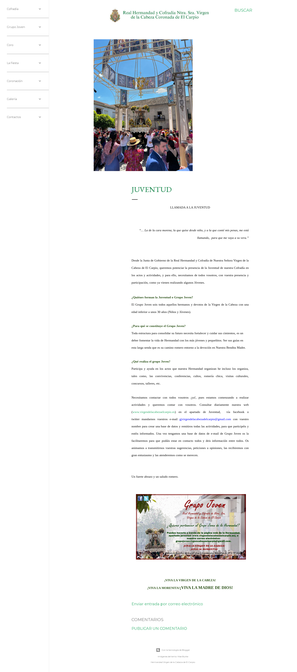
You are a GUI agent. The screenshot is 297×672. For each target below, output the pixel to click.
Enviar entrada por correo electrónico (167, 604)
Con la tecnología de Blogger (176, 650)
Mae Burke (183, 656)
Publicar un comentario (159, 628)
